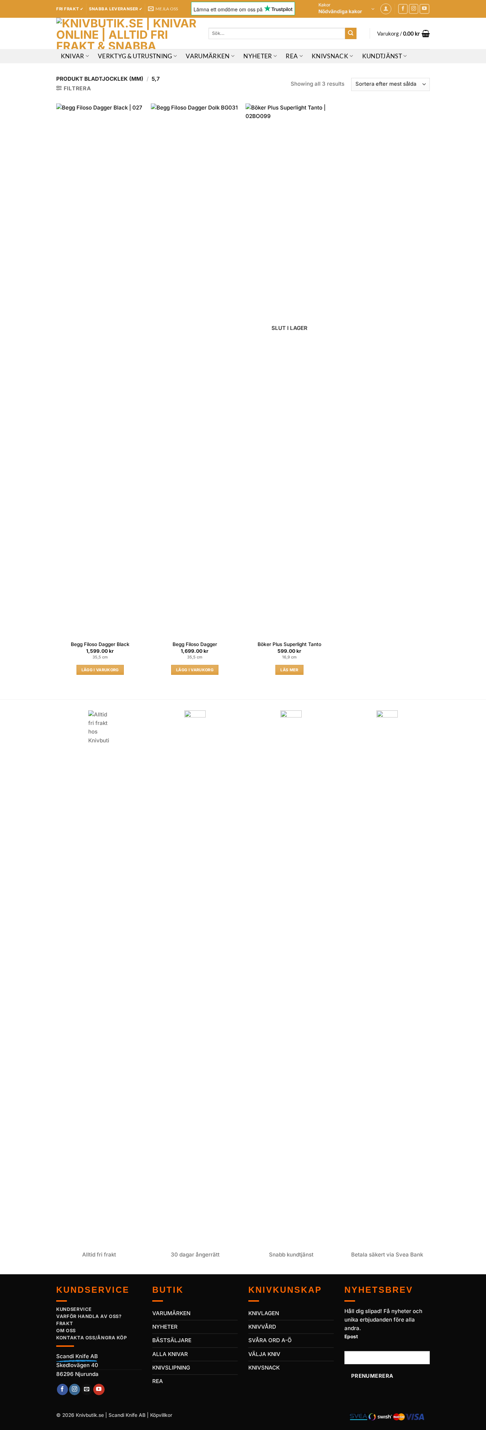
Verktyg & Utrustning (135, 56)
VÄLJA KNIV (264, 1354)
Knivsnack (330, 56)
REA (292, 56)
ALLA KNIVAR (170, 1354)
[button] (346, 9)
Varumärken (207, 56)
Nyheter (257, 56)
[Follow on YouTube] (424, 9)
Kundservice (74, 1309)
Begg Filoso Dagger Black (100, 644)
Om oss (66, 1330)
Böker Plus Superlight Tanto (289, 644)
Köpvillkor (161, 1415)
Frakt (64, 1323)
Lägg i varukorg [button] (100, 669)
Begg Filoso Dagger (195, 644)
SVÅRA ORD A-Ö (270, 1340)
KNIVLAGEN (263, 1313)
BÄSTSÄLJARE (171, 1340)
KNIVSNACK (264, 1367)
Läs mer (289, 669)
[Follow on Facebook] (403, 9)
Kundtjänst (382, 56)
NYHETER (165, 1326)
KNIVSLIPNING (171, 1367)
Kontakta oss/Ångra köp (91, 1337)
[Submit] (350, 33)
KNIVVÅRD (262, 1326)
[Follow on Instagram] (414, 9)
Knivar (72, 56)
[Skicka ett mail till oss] (86, 1389)
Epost (351, 1336)
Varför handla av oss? (89, 1316)
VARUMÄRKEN (171, 1313)
